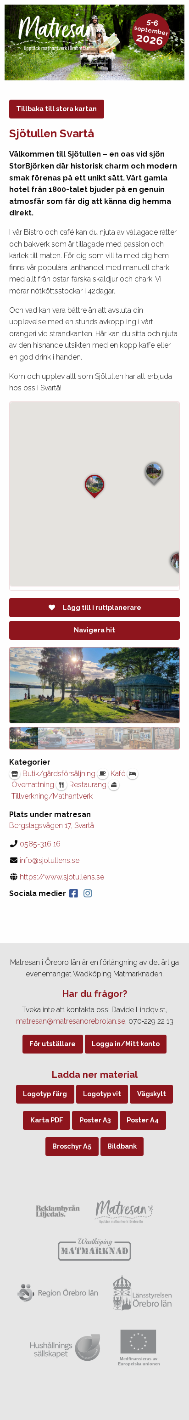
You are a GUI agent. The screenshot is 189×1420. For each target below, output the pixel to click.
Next (170, 738)
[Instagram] (88, 893)
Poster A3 (95, 1120)
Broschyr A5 (71, 1146)
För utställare (52, 1044)
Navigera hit (94, 630)
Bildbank (122, 1146)
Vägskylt (151, 1094)
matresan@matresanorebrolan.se (70, 1021)
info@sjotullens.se (49, 860)
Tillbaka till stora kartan (56, 109)
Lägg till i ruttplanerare (102, 607)
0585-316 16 (40, 844)
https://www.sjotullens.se (62, 877)
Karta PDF (46, 1120)
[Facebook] (73, 893)
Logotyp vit (102, 1094)
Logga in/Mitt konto (126, 1044)
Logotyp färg (45, 1094)
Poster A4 (143, 1120)
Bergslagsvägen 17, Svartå (51, 825)
